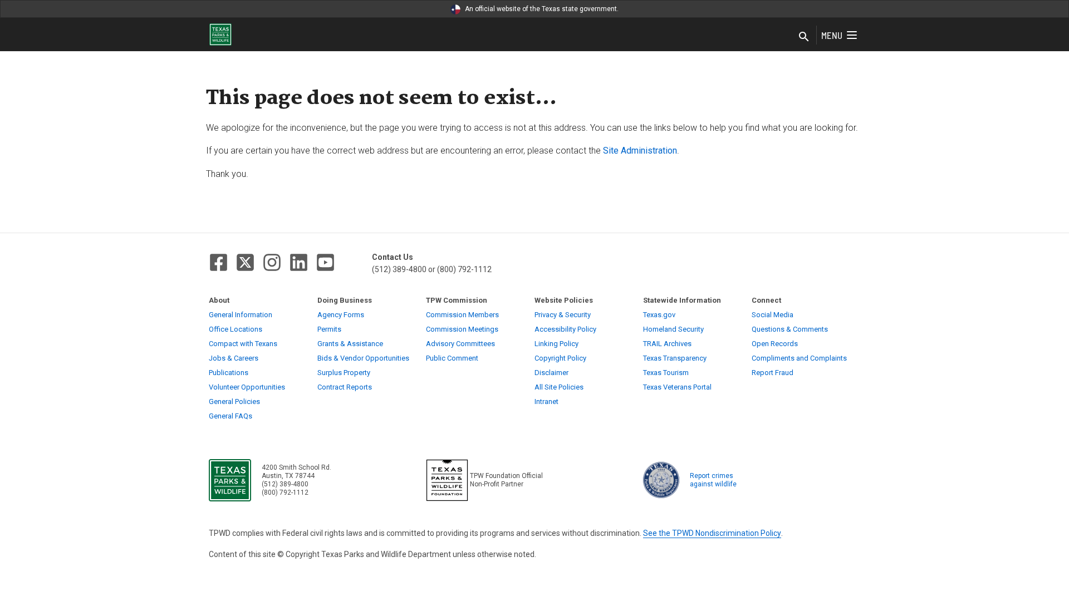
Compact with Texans (243, 343)
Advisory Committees (460, 343)
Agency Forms (340, 315)
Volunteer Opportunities (247, 387)
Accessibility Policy (565, 329)
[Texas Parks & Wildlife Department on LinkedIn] (298, 262)
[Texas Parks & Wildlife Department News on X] (245, 262)
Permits (329, 329)
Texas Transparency (675, 358)
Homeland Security (673, 329)
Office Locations (235, 329)
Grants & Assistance (350, 343)
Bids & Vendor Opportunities (363, 358)
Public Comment (452, 358)
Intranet (546, 401)
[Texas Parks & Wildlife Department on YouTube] (325, 262)
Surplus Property (343, 372)
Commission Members (462, 315)
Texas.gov (659, 315)
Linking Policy (556, 343)
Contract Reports (344, 387)
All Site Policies (558, 387)
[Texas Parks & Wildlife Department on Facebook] (218, 262)
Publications (228, 372)
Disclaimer (551, 372)
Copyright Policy (560, 358)
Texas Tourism (666, 372)
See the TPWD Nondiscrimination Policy (712, 533)
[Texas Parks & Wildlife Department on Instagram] (272, 262)
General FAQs (230, 416)
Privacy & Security (562, 315)
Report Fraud (772, 372)
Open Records (775, 343)
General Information (240, 315)
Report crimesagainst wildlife (713, 480)
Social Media (772, 315)
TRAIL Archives (667, 343)
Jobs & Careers (233, 358)
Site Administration (640, 150)
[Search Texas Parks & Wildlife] (804, 37)
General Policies (234, 401)
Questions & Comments (790, 329)
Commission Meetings (462, 329)
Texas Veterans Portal (677, 387)
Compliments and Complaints (799, 358)
